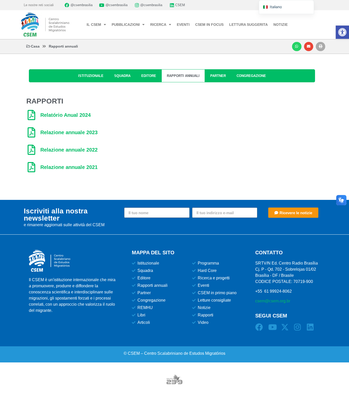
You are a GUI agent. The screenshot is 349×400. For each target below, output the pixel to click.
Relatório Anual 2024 (65, 115)
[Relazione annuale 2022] (31, 150)
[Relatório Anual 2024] (31, 115)
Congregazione (251, 76)
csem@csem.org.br (272, 301)
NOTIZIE (280, 24)
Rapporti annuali (183, 76)
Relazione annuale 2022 (69, 150)
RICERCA (158, 24)
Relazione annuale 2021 (69, 167)
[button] (296, 46)
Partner (218, 76)
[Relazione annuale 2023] (31, 132)
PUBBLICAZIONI (126, 24)
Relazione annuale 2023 (69, 132)
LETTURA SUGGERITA (248, 24)
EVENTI (183, 24)
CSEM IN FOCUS (209, 24)
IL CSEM (94, 24)
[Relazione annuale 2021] (31, 167)
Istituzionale (90, 76)
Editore (148, 76)
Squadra (122, 76)
